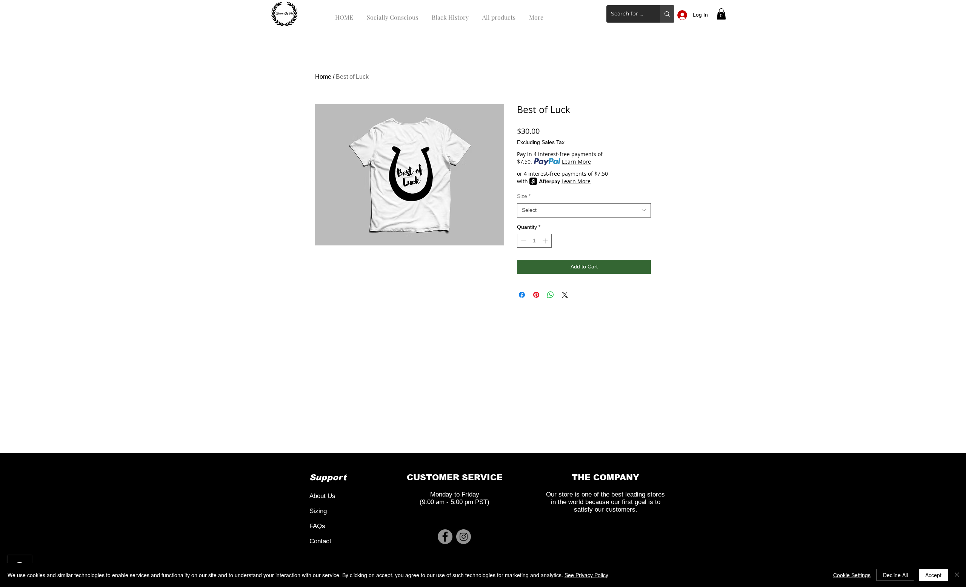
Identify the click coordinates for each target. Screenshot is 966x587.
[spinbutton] (534, 240)
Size (524, 196)
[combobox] (584, 210)
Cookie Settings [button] (852, 575)
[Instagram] (463, 536)
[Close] (956, 575)
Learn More (576, 161)
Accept (933, 575)
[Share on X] (564, 294)
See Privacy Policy (586, 575)
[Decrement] (523, 240)
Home (323, 77)
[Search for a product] (667, 14)
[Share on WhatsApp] (550, 294)
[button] (721, 14)
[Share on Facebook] (521, 294)
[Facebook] (445, 536)
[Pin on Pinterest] (536, 294)
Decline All (895, 575)
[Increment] (546, 240)
